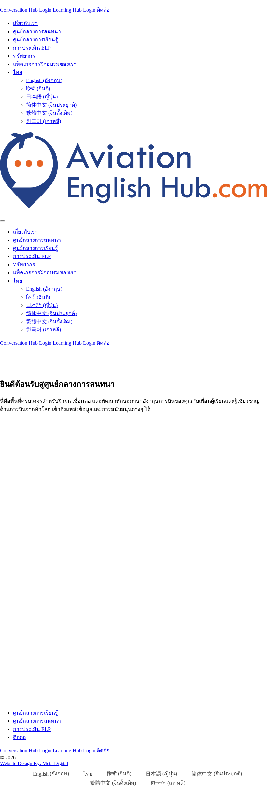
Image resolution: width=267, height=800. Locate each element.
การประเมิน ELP (32, 48)
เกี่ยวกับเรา (25, 23)
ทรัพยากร (24, 56)
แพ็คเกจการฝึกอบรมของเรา (45, 64)
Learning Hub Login (74, 10)
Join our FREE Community (70, 477)
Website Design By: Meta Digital (34, 763)
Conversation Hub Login (25, 10)
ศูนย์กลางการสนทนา (37, 31)
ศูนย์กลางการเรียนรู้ (35, 39)
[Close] (2, 221)
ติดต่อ (103, 10)
